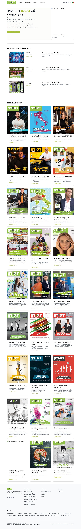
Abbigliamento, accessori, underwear (14, 513)
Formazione (9, 515)
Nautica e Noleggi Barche (30, 515)
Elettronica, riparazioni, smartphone (54, 513)
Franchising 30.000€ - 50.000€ (30, 498)
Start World (35, 2)
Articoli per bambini (33, 513)
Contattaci (61, 493)
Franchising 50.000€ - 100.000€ (30, 499)
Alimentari (26, 513)
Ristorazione (56, 515)
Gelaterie (15, 515)
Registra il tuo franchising (29, 504)
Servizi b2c (9, 517)
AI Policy (59, 523)
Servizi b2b (67, 515)
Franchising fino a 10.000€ (29, 494)
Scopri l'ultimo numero (13, 31)
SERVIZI (62, 515)
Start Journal (42, 2)
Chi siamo (20, 2)
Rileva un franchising (28, 493)
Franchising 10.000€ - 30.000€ (30, 496)
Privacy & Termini (53, 523)
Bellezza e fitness (42, 513)
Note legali (71, 523)
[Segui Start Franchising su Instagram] (64, 2)
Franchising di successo (46, 491)
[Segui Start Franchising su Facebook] (66, 2)
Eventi (42, 496)
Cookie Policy (65, 523)
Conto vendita (27, 502)
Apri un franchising (28, 491)
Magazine (43, 494)
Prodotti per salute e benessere (42, 515)
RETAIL (51, 515)
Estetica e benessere (67, 513)
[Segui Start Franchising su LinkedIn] (68, 2)
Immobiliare (20, 515)
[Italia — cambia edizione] (73, 3)
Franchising (27, 2)
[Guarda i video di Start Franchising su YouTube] (70, 2)
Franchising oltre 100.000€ (29, 501)
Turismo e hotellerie (17, 517)
